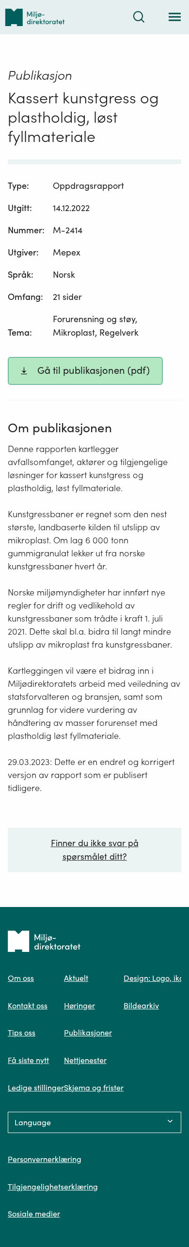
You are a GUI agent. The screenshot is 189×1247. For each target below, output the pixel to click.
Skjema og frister (94, 1087)
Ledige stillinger (36, 1087)
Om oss (21, 978)
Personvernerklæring (44, 1159)
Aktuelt (76, 978)
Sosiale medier (34, 1214)
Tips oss (21, 1032)
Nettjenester (85, 1060)
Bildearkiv (141, 1005)
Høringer (79, 1005)
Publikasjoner (88, 1032)
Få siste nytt (28, 1060)
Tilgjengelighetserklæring (53, 1186)
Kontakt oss (27, 1005)
